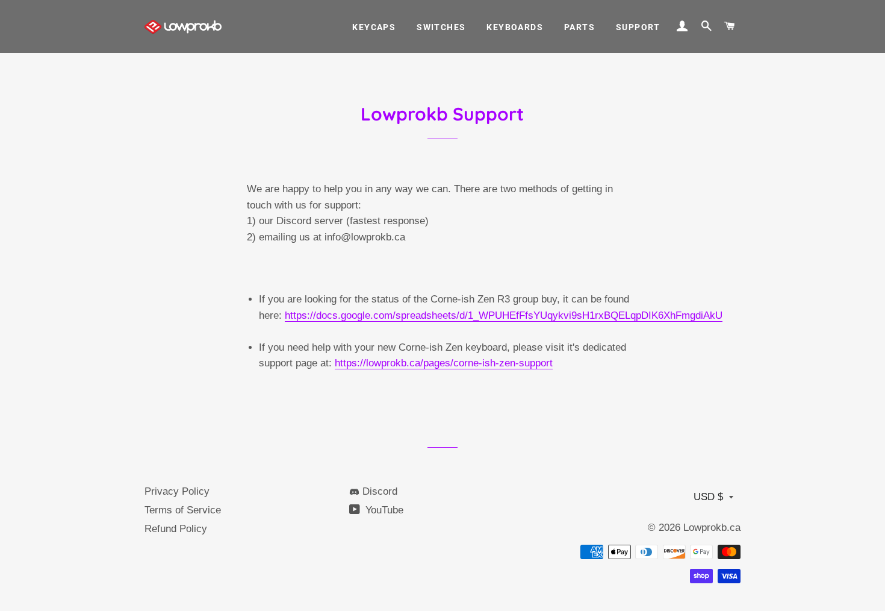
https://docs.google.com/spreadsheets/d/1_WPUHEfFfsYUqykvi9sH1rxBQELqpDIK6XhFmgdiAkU (503, 315)
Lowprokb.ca (712, 527)
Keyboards (514, 27)
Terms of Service (182, 510)
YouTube (382, 510)
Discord (378, 491)
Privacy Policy (177, 491)
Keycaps (374, 27)
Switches (441, 27)
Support (638, 27)
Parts (579, 27)
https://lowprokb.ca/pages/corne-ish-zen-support (444, 363)
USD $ (708, 497)
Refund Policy (175, 528)
